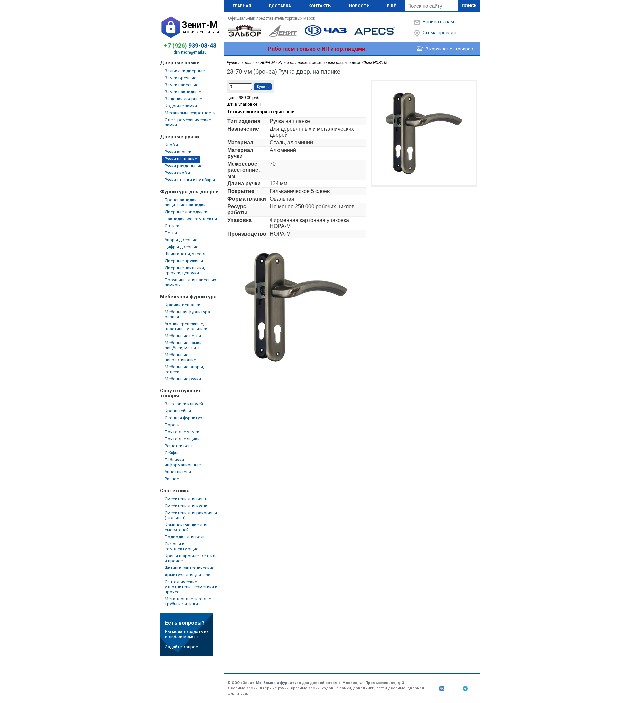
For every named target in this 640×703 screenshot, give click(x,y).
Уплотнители (178, 471)
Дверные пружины (184, 260)
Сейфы (171, 452)
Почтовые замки (182, 431)
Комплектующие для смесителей (186, 527)
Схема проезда (439, 32)
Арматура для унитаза (187, 574)
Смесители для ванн (185, 498)
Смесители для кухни (186, 505)
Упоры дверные (181, 239)
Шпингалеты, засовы (186, 253)
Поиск (469, 5)
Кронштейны (178, 410)
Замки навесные (181, 84)
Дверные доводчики (186, 211)
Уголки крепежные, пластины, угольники (186, 326)
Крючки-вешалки (182, 304)
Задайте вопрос (181, 646)
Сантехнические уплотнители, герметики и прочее (191, 586)
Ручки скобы (177, 172)
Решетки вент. (179, 445)
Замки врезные (180, 77)
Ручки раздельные (183, 165)
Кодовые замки (181, 105)
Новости (359, 6)
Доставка (279, 6)
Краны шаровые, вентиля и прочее (191, 558)
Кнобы (171, 144)
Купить (263, 87)
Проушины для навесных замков (190, 282)
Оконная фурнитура (185, 417)
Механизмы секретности (190, 112)
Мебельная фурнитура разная (187, 314)
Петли (171, 232)
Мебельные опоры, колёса (184, 369)
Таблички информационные (183, 462)
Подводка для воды (186, 536)
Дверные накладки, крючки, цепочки (185, 270)
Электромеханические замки (188, 122)
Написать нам (438, 21)
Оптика (172, 225)
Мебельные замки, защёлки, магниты (184, 345)
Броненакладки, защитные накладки (185, 202)
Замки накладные (183, 91)
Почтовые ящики (182, 438)
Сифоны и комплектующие (181, 546)
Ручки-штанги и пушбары (190, 179)
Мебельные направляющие (180, 357)
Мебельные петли (183, 335)
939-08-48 (190, 45)
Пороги (172, 424)
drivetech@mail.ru (190, 52)
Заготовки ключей (184, 403)
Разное (172, 478)
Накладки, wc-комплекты (191, 218)
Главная (242, 6)
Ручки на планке (181, 158)
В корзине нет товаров (449, 48)
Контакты (320, 6)
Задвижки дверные (185, 70)
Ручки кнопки (178, 151)
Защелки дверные (183, 98)
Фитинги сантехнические (189, 567)
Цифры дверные (181, 246)
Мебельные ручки (183, 378)
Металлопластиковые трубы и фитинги (188, 601)
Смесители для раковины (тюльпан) (191, 515)
